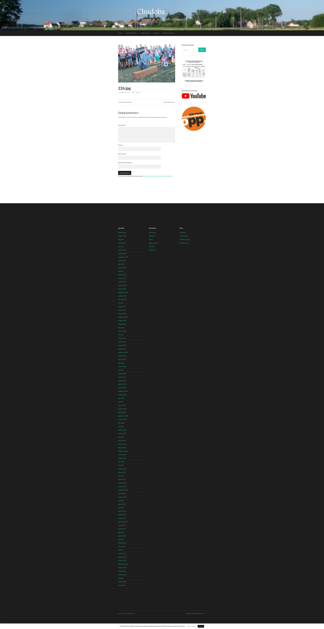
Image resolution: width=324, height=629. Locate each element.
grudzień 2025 (122, 253)
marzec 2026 (122, 243)
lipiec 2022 (121, 363)
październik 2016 (123, 564)
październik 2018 (123, 490)
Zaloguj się (183, 232)
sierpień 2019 (122, 458)
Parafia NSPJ (145, 33)
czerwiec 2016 (122, 574)
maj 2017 (121, 539)
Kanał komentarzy (185, 239)
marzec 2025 (122, 278)
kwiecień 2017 (122, 543)
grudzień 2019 (122, 444)
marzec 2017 (122, 546)
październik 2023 (123, 317)
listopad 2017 (122, 518)
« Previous (125, 102)
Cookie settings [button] (191, 626)
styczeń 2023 (122, 342)
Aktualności (152, 232)
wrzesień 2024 (122, 296)
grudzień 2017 (122, 514)
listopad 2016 (122, 560)
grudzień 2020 (122, 409)
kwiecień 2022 (122, 373)
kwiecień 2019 (122, 469)
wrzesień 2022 (122, 356)
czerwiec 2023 (122, 331)
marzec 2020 (122, 433)
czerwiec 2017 (122, 536)
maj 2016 (121, 578)
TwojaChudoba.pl (129, 613)
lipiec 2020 (121, 423)
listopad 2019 (122, 447)
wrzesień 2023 (122, 320)
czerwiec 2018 (122, 497)
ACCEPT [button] (201, 626)
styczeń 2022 (122, 380)
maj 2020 (121, 426)
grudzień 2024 (122, 285)
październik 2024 (123, 292)
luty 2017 (121, 550)
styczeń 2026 (122, 250)
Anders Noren (197, 613)
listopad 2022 (122, 349)
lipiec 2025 (121, 264)
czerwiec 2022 (122, 366)
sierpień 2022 (122, 359)
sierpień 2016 (122, 571)
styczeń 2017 (122, 553)
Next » (169, 102)
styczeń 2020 (122, 440)
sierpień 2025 (122, 260)
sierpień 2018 (122, 493)
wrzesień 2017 (122, 525)
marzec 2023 (122, 338)
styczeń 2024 (122, 310)
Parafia (151, 239)
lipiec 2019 (121, 462)
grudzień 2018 (122, 483)
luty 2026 (121, 246)
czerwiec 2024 (122, 299)
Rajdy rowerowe (153, 243)
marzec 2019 (122, 472)
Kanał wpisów (184, 236)
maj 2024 (121, 303)
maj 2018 (121, 500)
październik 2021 (123, 391)
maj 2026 (121, 239)
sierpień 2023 (122, 324)
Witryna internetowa (125, 163)
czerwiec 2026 (122, 236)
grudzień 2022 (122, 345)
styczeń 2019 (122, 479)
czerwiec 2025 (122, 267)
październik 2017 (123, 522)
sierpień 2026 (122, 232)
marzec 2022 (122, 377)
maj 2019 (121, 465)
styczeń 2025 (122, 282)
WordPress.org (184, 243)
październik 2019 (123, 451)
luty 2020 (121, 437)
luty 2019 (121, 476)
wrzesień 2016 (122, 567)
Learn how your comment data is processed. (157, 176)
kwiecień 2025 (122, 274)
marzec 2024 (122, 306)
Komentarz (122, 125)
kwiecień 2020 (122, 430)
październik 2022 (123, 352)
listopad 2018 (122, 486)
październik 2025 (123, 257)
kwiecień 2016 (122, 581)
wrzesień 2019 (122, 454)
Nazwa (121, 145)
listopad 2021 (122, 387)
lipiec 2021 (121, 398)
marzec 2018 (122, 504)
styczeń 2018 (122, 511)
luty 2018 (121, 507)
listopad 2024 (122, 289)
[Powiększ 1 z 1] (204, 62)
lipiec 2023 (121, 327)
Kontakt (156, 33)
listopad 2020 (122, 412)
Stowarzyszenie (130, 33)
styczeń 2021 (122, 405)
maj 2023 (121, 334)
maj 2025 (121, 271)
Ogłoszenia (152, 236)
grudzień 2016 (122, 557)
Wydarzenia (152, 250)
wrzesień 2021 (122, 394)
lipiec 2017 (121, 532)
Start (120, 33)
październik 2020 (123, 416)
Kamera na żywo (168, 33)
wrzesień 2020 (122, 419)
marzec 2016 (122, 585)
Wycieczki (152, 246)
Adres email (122, 154)
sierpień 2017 (122, 529)
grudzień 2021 (122, 384)
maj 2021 (121, 401)
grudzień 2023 (122, 313)
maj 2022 (121, 370)
